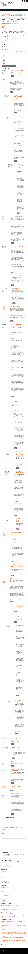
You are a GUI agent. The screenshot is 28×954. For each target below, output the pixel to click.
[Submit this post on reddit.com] (4, 57)
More (26, 943)
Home (3, 14)
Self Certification (20, 625)
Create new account (5, 895)
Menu (14, 9)
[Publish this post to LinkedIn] (4, 64)
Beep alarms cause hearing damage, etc (9, 915)
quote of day (15, 747)
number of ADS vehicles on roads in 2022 (20, 453)
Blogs (6, 14)
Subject (3, 833)
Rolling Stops (15, 288)
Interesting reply (5, 906)
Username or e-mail (4, 887)
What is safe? (14, 79)
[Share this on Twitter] (4, 62)
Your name (3, 819)
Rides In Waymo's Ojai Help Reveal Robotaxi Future (11, 924)
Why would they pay (15, 786)
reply (12, 76)
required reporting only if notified (20, 520)
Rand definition (17, 116)
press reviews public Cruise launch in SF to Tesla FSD (16, 277)
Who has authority (15, 578)
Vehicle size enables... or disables (8, 917)
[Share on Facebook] (4, 60)
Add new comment (12, 65)
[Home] (4, 6)
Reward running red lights (6, 905)
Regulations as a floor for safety (20, 166)
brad (8, 23)
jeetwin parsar (4, 916)
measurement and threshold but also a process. (19, 97)
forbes (3, 28)
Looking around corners (6, 908)
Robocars (3, 26)
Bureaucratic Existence (17, 216)
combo (12, 761)
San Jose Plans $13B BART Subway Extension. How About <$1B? (14, 932)
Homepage (3, 829)
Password (3, 891)
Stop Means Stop (15, 793)
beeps (3, 912)
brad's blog (9, 14)
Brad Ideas (10, 2)
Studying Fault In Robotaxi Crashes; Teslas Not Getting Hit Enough (14, 930)
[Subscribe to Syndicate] (1, 946)
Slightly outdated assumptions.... (8, 909)
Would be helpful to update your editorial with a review (17, 566)
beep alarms (4, 913)
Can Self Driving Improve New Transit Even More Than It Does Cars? (14, 933)
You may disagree (15, 306)
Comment (3, 837)
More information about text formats (18, 849)
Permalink (3, 73)
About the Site (4, 871)
